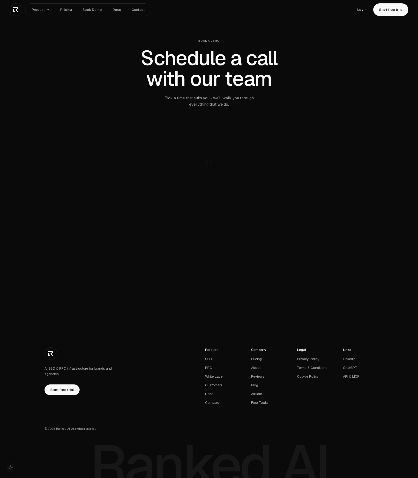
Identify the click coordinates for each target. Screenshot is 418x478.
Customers (213, 385)
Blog (254, 385)
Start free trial (391, 10)
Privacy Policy (308, 359)
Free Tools (259, 402)
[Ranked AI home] (16, 9)
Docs (116, 10)
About (256, 368)
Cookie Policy (308, 376)
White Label (214, 376)
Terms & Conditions (312, 368)
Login (361, 10)
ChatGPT (350, 368)
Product (38, 10)
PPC (208, 368)
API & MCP (351, 376)
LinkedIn (349, 359)
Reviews (257, 376)
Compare (212, 402)
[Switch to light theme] (10, 467)
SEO (208, 359)
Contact (138, 10)
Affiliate (256, 394)
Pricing (66, 10)
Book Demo (92, 10)
